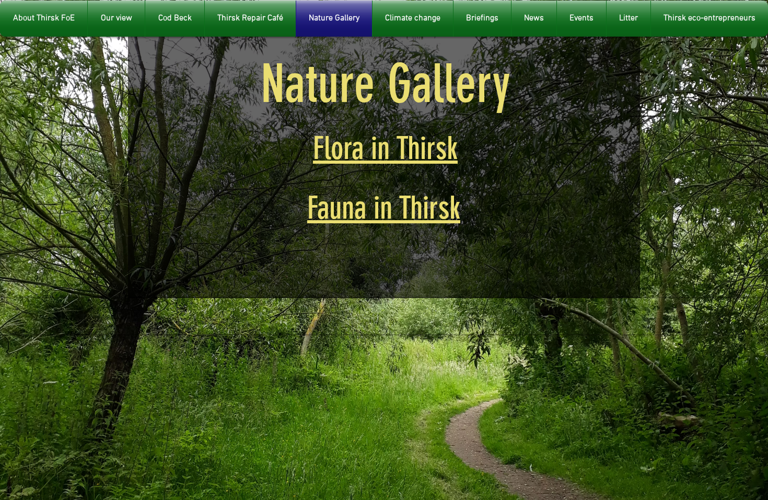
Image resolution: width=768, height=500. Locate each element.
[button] (628, 19)
